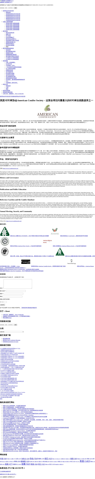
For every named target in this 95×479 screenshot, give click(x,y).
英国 (34, 464)
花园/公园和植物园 (8, 21)
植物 (17, 461)
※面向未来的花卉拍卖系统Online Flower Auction (12, 392)
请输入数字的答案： (5, 299)
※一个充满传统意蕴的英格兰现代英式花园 (11, 369)
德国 (73, 458)
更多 (1, 398)
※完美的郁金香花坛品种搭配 (7, 364)
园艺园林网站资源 (10, 51)
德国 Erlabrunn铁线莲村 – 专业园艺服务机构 (14, 405)
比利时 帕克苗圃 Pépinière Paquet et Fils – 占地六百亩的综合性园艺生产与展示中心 (24, 440)
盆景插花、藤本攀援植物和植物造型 (15, 79)
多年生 (58, 458)
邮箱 (1, 293)
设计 (52, 464)
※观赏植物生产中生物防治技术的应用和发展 (12, 381)
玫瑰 (60, 461)
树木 (12, 461)
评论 (1, 288)
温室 (41, 461)
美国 (85, 461)
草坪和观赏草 (9, 71)
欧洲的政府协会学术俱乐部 (13, 15)
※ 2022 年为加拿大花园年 (7, 390)
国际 (54, 458)
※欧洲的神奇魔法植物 (6, 397)
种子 (73, 461)
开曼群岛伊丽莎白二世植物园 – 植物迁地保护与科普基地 (18, 448)
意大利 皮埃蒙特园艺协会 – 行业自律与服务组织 (15, 424)
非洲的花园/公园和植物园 (12, 29)
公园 (13, 458)
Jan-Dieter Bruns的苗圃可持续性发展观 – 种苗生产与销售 (17, 438)
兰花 (18, 458)
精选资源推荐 (6, 90)
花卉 (2, 464)
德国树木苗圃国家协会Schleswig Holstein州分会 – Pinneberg (18, 415)
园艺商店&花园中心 (11, 39)
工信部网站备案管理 (5, 471)
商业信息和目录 (10, 32)
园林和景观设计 (10, 43)
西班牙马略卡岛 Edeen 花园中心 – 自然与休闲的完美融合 (18, 412)
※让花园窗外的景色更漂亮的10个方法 (10, 348)
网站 (1, 296)
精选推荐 (8, 49)
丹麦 (9, 458)
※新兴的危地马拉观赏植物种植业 (9, 383)
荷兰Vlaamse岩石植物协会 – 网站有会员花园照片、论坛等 (18, 432)
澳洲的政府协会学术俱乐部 (13, 18)
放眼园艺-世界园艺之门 (6, 2)
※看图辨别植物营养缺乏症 (7, 350)
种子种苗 (8, 35)
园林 (41, 458)
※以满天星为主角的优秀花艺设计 (9, 386)
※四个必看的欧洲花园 (6, 389)
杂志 (4, 461)
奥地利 (68, 458)
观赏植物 (5, 60)
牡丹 (52, 461)
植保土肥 (5, 84)
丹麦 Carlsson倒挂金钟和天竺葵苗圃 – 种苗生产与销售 (17, 421)
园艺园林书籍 (6, 338)
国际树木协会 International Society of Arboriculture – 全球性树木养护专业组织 (19, 269)
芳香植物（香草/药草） (12, 82)
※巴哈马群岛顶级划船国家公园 (8, 378)
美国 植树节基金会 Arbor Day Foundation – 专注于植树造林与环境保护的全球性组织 (21, 271)
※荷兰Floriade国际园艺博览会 (8, 372)
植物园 (25, 461)
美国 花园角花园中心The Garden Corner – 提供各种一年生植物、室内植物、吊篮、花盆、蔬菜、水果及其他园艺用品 (33, 419)
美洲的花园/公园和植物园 (12, 28)
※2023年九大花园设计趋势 (7, 370)
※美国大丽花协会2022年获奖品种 (9, 354)
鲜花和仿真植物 (10, 45)
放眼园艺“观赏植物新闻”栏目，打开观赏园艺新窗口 (16, 316)
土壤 (7, 87)
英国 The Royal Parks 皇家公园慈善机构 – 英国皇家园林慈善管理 (19, 441)
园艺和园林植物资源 (8, 48)
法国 (36, 461)
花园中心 (17, 464)
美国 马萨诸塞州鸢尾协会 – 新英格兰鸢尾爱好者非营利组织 (18, 408)
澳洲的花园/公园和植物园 (12, 26)
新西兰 (80, 458)
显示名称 (3, 291)
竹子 (7, 81)
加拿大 (26, 458)
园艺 (48, 458)
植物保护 (8, 85)
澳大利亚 (46, 461)
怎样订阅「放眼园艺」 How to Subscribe (13, 93)
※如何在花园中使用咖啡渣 (7, 351)
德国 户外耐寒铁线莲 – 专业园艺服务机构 (14, 407)
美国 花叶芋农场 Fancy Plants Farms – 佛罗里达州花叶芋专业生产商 (20, 435)
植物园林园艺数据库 (11, 54)
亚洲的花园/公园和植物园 (12, 23)
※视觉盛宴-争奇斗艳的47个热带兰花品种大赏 (12, 353)
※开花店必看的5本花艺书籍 (7, 387)
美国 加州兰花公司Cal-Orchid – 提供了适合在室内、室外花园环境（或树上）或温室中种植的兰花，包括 (30, 451)
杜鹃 (8, 461)
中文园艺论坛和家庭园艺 (12, 57)
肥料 (7, 89)
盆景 (68, 461)
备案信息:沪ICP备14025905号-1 (8, 474)
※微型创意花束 (4, 384)
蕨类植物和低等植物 (11, 78)
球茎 (64, 461)
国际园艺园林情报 (7, 92)
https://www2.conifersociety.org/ (10, 168)
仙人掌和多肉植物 (10, 68)
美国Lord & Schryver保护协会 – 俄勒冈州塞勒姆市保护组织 (18, 444)
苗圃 (25, 464)
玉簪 (55, 461)
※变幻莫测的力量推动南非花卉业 (9, 375)
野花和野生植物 (10, 73)
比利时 (32, 461)
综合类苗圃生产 (10, 37)
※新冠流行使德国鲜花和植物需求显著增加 (11, 394)
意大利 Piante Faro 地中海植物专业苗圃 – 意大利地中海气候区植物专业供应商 (23, 433)
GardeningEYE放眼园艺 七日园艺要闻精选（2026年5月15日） (19, 418)
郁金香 (57, 464)
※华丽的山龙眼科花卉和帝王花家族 (9, 373)
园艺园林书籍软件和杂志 (12, 56)
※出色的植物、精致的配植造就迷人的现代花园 (12, 365)
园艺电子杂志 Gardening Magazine (11, 340)
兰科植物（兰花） (10, 65)
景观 (89, 458)
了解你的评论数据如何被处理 (29, 307)
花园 (9, 464)
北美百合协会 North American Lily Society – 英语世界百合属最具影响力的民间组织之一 (25, 413)
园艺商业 (5, 31)
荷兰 (41, 464)
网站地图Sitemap (7, 317)
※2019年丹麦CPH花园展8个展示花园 (10, 395)
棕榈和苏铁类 (9, 70)
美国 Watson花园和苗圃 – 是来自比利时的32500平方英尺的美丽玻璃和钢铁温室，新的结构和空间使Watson (30, 429)
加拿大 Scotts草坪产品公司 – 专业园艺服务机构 (15, 446)
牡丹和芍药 (9, 64)
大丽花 (63, 458)
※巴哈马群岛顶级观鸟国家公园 (8, 379)
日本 (84, 458)
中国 (3, 458)
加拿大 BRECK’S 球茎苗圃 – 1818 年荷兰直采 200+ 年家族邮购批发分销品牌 (23, 410)
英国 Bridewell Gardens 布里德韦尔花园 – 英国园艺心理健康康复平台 (21, 443)
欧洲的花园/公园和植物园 (12, 24)
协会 (34, 458)
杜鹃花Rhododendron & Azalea (10, 341)
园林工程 (8, 34)
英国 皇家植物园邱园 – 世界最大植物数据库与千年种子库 (18, 426)
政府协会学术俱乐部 (8, 10)
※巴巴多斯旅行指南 (5, 376)
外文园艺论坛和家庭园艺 (12, 59)
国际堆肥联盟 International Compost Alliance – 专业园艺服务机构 (19, 430)
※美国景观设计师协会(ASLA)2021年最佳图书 (12, 356)
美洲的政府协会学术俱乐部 (13, 17)
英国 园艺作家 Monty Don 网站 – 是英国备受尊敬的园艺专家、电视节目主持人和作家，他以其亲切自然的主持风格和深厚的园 (36, 427)
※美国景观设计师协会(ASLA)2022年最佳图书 (12, 358)
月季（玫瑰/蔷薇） (11, 62)
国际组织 (8, 12)
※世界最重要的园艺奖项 (6, 362)
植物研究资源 (9, 53)
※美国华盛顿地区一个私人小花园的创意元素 (12, 367)
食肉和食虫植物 (10, 75)
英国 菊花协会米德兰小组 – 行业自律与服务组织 (15, 449)
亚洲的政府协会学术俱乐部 (13, 14)
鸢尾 (61, 464)
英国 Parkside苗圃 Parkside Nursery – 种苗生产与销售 (16, 423)
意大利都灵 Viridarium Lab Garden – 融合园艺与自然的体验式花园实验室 (21, 437)
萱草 (47, 464)
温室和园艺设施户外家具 (12, 40)
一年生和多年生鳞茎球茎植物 (13, 67)
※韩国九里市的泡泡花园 (6, 359)
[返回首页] (6, 0)
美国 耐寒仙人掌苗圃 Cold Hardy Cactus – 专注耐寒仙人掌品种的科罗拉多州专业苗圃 (25, 416)
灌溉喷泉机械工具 (10, 42)
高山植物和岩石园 (10, 76)
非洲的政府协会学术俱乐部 (13, 20)
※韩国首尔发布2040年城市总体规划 (9, 361)
